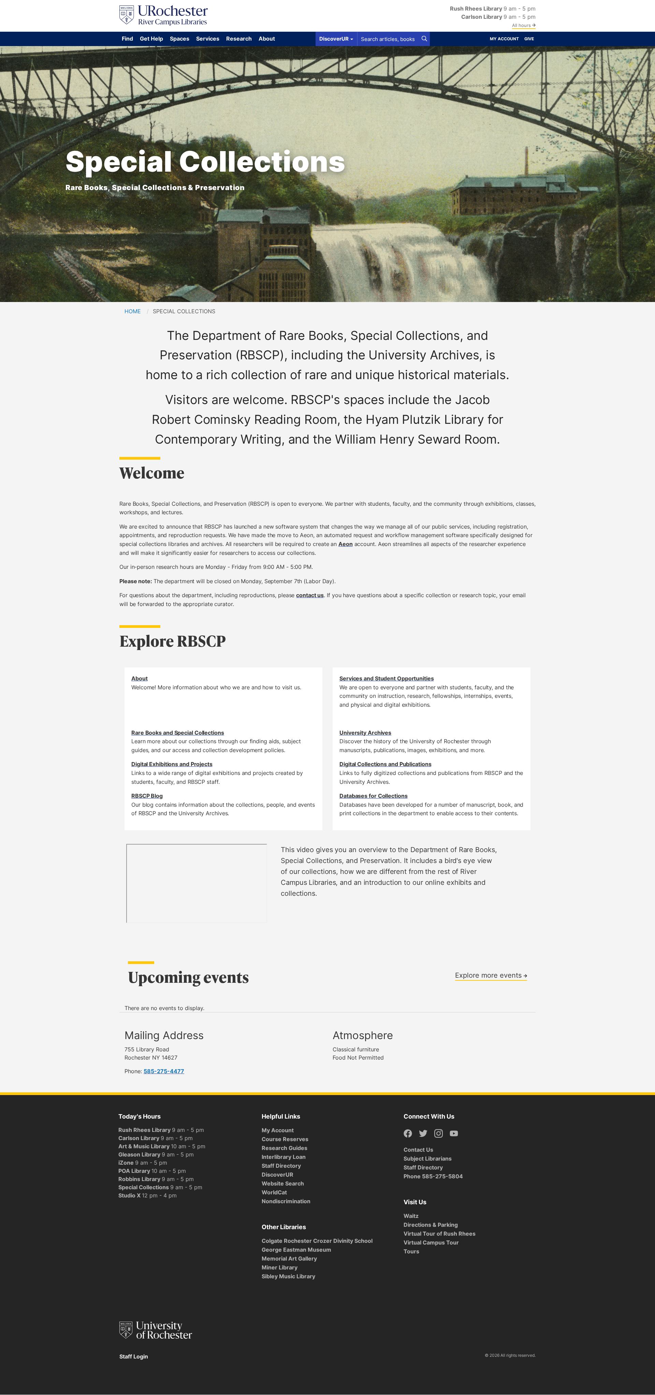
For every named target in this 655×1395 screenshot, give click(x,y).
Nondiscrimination (286, 1201)
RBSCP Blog (147, 796)
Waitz (411, 1216)
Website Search (283, 1183)
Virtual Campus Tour (431, 1242)
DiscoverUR (277, 1174)
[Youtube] (454, 1134)
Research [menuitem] (239, 38)
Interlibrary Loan (284, 1157)
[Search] (424, 39)
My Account (504, 39)
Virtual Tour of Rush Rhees (440, 1233)
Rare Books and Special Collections (177, 732)
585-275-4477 (164, 1071)
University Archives (365, 732)
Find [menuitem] (127, 38)
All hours (522, 25)
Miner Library (279, 1267)
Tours (411, 1251)
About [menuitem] (267, 38)
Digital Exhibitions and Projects (172, 764)
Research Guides (284, 1148)
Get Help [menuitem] (151, 38)
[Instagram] (438, 1134)
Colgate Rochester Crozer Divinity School (317, 1241)
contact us (310, 595)
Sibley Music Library (288, 1276)
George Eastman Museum (296, 1249)
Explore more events (489, 975)
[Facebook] (408, 1134)
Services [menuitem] (207, 38)
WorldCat (274, 1192)
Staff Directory (281, 1165)
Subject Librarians (428, 1158)
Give (529, 39)
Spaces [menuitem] (179, 38)
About (139, 678)
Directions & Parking (431, 1224)
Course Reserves (285, 1139)
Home (133, 311)
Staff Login (133, 1356)
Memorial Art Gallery (289, 1258)
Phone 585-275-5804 (433, 1176)
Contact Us (418, 1149)
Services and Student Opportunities (386, 678)
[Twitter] (423, 1134)
